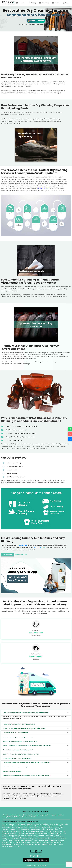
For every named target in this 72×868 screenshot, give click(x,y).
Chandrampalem (46, 794)
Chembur (53, 842)
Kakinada (19, 839)
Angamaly (57, 828)
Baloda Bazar (6, 837)
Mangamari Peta (54, 796)
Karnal (39, 842)
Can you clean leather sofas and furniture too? (17, 758)
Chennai (52, 824)
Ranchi (10, 841)
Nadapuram (17, 831)
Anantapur (56, 831)
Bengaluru (58, 833)
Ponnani (59, 842)
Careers (24, 817)
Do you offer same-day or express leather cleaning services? (21, 754)
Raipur (26, 828)
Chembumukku (28, 826)
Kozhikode (45, 824)
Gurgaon (5, 824)
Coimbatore (35, 831)
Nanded (44, 844)
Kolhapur (5, 846)
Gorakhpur (60, 826)
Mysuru (46, 833)
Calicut (50, 839)
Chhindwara (39, 833)
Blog (24, 815)
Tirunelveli (45, 842)
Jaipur (55, 844)
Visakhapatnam (12, 835)
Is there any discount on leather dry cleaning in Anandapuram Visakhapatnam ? (27, 745)
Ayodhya (16, 841)
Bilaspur (20, 828)
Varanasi (14, 828)
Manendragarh (35, 829)
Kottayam (61, 841)
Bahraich (38, 828)
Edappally (44, 826)
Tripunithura (51, 826)
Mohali (34, 842)
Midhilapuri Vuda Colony (10, 798)
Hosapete (13, 833)
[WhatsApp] (70, 429)
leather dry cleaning (42, 188)
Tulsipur (22, 824)
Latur (62, 828)
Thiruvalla (21, 833)
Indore (52, 833)
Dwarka (18, 846)
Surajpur (32, 837)
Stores (36, 815)
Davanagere (47, 837)
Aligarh (44, 828)
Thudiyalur (16, 844)
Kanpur (4, 826)
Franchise (30, 815)
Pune (34, 835)
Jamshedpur (26, 831)
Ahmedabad (49, 835)
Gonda (32, 828)
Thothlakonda (43, 796)
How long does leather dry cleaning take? (15, 733)
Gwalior (31, 833)
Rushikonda (6, 794)
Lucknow (19, 826)
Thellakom (12, 829)
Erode (64, 833)
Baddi (13, 839)
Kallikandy (55, 837)
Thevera (5, 829)
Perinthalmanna (21, 842)
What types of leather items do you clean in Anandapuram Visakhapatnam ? (26, 712)
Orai (62, 824)
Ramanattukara (7, 831)
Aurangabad (22, 835)
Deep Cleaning (44, 815)
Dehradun (64, 839)
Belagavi (11, 846)
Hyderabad (41, 835)
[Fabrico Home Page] (8, 2)
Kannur (43, 829)
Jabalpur (48, 831)
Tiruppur (20, 837)
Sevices (12, 815)
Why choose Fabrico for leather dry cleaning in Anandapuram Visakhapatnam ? (26, 775)
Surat (22, 844)
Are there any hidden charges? (12, 771)
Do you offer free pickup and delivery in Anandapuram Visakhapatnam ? (24, 728)
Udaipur (61, 844)
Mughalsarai (12, 826)
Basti (57, 824)
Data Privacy (16, 817)
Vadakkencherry (43, 841)
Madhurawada (18, 796)
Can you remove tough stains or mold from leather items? (20, 741)
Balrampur (30, 824)
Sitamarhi (39, 837)
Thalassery (63, 837)
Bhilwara (14, 837)
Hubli (26, 833)
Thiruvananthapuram (29, 839)
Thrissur (37, 826)
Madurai (12, 842)
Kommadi (23, 798)
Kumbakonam (29, 844)
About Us (5, 815)
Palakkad (57, 835)
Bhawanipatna (42, 839)
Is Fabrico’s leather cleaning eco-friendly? (15, 767)
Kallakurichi (53, 841)
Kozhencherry (25, 829)
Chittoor (63, 831)
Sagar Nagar (16, 794)
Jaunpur (11, 824)
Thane (4, 841)
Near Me (18, 815)
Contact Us (32, 817)
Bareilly (42, 831)
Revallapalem (57, 794)
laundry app (23, 545)
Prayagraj (5, 842)
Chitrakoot (37, 824)
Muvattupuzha (6, 844)
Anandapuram (34, 794)
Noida (17, 824)
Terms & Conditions (57, 815)
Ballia (66, 824)
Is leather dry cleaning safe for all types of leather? (18, 737)
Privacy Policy (6, 817)
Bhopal (50, 844)
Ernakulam (50, 829)
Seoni (28, 842)
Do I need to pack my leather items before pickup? (18, 750)
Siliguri (22, 841)
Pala (18, 829)
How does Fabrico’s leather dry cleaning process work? (19, 724)
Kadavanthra (6, 828)
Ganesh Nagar (7, 796)
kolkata (29, 835)
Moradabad (28, 841)
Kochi (56, 829)
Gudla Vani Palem (31, 796)
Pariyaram (57, 839)
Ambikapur (5, 833)
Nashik (26, 837)
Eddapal (50, 828)
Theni (35, 841)
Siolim (4, 835)
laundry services (39, 547)
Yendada (25, 794)
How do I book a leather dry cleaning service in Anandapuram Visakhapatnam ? (26, 763)
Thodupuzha (6, 839)
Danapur (38, 844)
